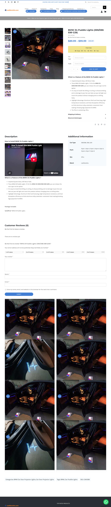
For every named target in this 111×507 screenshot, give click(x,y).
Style (69, 63)
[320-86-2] (12, 9)
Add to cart (93, 69)
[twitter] (8, 2)
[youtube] (15, 2)
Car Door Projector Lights (45, 479)
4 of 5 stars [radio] (70, 252)
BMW (62, 479)
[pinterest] (18, 2)
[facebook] (5, 2)
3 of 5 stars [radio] (50, 252)
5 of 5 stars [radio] (90, 252)
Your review (9, 256)
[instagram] (11, 2)
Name (7, 274)
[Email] (104, 124)
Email (7, 282)
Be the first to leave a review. (76, 37)
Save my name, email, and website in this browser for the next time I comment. (32, 289)
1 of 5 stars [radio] (9, 252)
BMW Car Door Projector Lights (25, 479)
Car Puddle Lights (71, 479)
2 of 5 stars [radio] (29, 252)
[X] (98, 124)
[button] (87, 114)
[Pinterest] (101, 124)
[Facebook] (95, 124)
